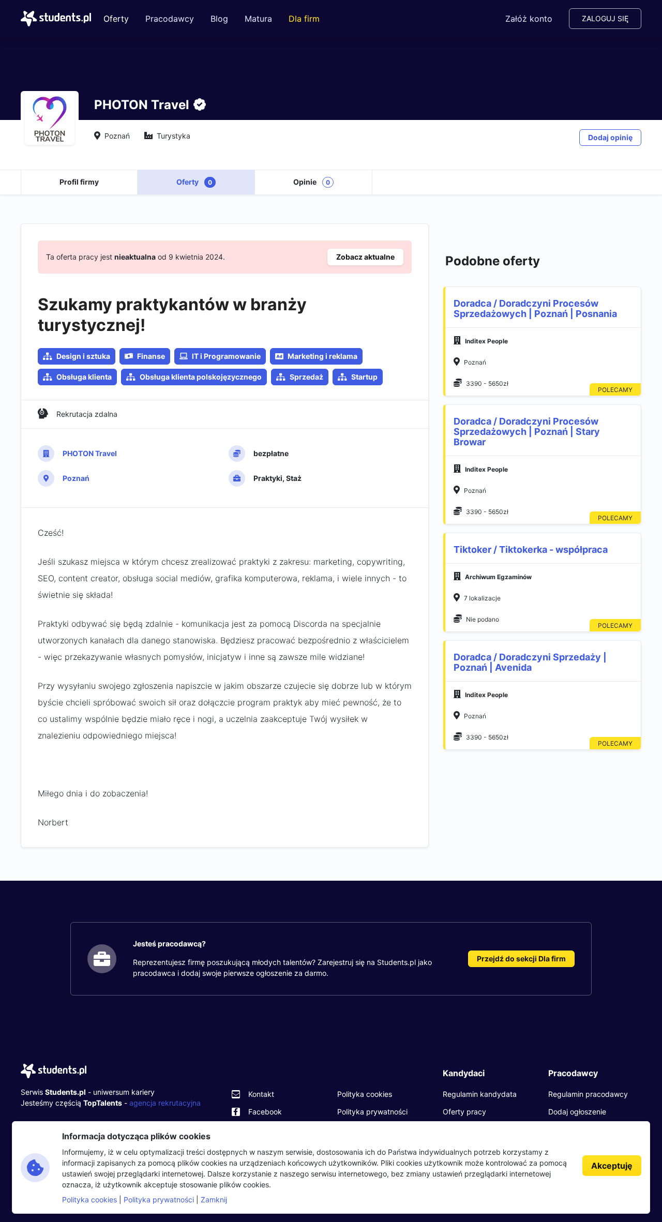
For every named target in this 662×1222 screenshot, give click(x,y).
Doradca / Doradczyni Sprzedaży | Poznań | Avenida (530, 662)
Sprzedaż (306, 376)
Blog (219, 18)
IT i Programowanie (226, 356)
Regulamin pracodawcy (588, 1094)
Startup (364, 376)
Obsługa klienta (84, 376)
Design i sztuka (83, 356)
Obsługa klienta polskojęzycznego (201, 376)
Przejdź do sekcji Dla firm (521, 958)
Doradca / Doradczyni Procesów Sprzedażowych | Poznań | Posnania (535, 308)
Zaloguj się (605, 18)
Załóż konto (528, 18)
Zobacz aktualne (365, 256)
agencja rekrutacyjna (165, 1102)
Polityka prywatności (372, 1111)
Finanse (151, 356)
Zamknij (214, 1199)
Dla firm (304, 18)
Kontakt (261, 1094)
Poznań (76, 478)
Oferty (116, 18)
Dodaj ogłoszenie (577, 1111)
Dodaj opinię (610, 137)
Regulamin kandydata (480, 1094)
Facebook (265, 1111)
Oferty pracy (464, 1111)
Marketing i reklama (322, 356)
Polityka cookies (364, 1094)
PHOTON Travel (90, 453)
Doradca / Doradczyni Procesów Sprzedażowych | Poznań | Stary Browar (527, 431)
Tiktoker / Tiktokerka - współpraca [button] (531, 550)
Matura (258, 18)
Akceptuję (612, 1165)
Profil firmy (79, 181)
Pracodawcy (169, 18)
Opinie (311, 181)
